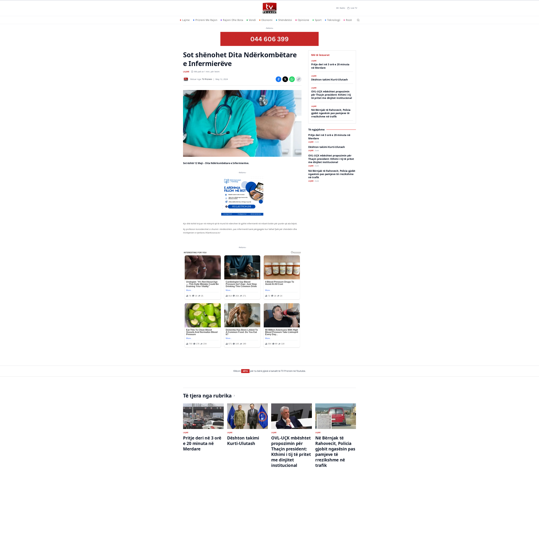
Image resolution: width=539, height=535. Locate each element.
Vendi (252, 20)
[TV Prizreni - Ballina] (269, 8)
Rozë (349, 20)
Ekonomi (267, 20)
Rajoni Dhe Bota (233, 20)
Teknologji (333, 20)
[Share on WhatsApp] (292, 79)
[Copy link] (299, 79)
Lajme (186, 20)
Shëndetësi (285, 20)
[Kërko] (358, 20)
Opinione (303, 20)
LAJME (186, 71)
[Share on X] (285, 79)
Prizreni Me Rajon (206, 20)
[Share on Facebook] (278, 79)
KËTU (245, 371)
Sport (318, 20)
